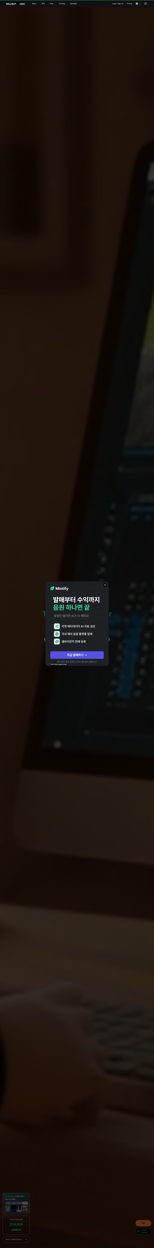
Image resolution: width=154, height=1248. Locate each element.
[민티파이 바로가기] (77, 623)
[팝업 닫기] (105, 585)
